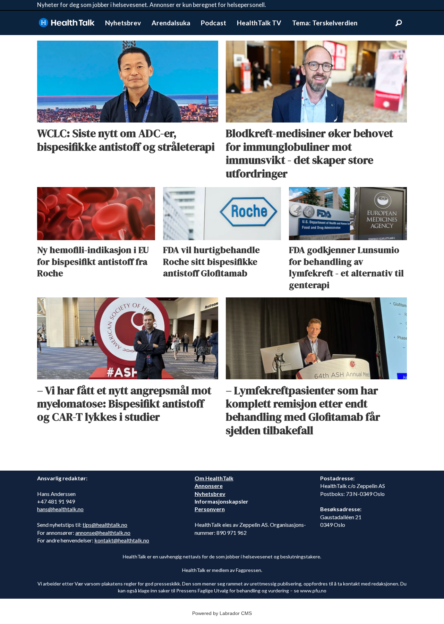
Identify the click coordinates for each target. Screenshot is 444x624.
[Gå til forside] (66, 22)
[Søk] (398, 23)
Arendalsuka (171, 23)
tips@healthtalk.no (105, 524)
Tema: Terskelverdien (325, 23)
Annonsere (209, 485)
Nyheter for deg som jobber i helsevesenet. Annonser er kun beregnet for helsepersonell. (151, 4)
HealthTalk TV (259, 23)
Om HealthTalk (214, 478)
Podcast (213, 23)
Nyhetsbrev (123, 23)
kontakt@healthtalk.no (121, 540)
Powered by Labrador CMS (222, 613)
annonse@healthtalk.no (102, 532)
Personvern (210, 509)
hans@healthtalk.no (60, 509)
